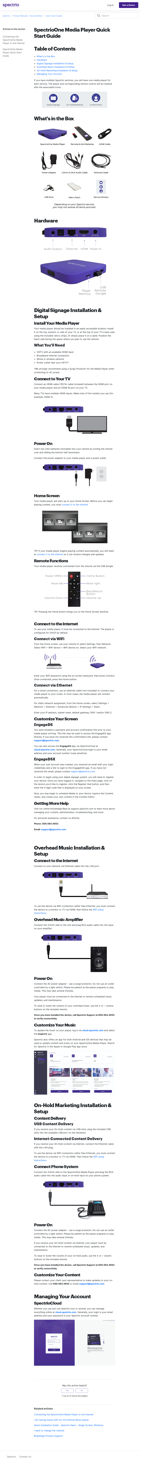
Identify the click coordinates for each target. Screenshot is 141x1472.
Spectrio (6, 16)
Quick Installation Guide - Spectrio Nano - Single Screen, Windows (68, 1425)
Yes (67, 1390)
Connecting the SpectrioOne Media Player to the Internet (14, 39)
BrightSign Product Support (48, 1436)
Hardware (42, 60)
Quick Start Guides (54, 16)
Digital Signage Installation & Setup (55, 63)
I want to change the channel (49, 1430)
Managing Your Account (49, 74)
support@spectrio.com (83, 771)
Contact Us (25, 1456)
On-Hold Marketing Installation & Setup (57, 70)
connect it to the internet (75, 504)
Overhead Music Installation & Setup (55, 67)
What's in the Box (46, 56)
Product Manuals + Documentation (28, 16)
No (82, 1390)
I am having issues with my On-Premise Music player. (61, 1419)
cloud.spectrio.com (44, 749)
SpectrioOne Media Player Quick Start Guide (13, 52)
